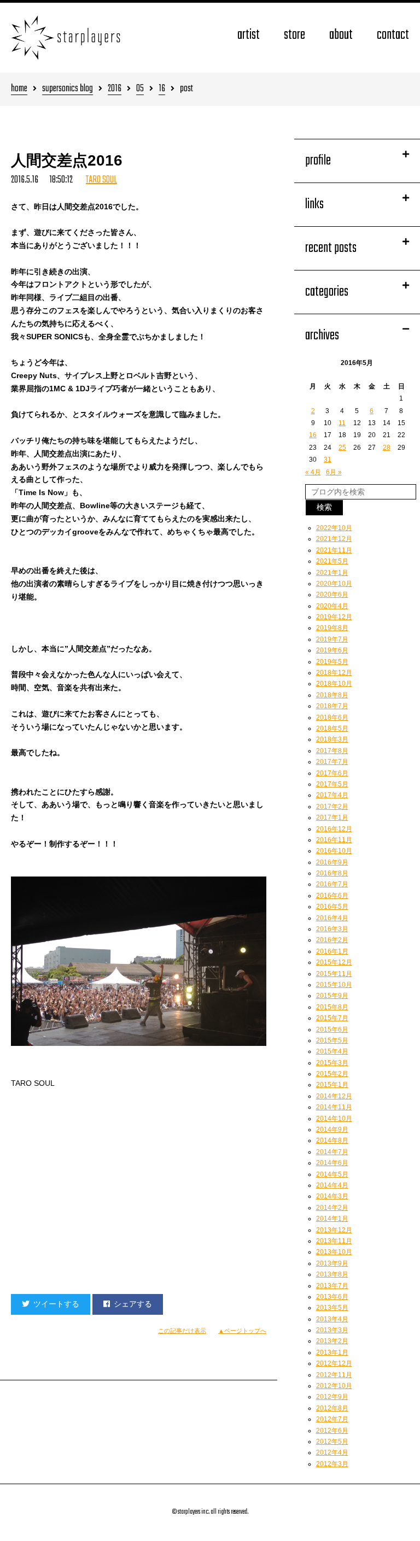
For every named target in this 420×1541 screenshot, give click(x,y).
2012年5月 (332, 1441)
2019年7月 (332, 639)
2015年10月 (334, 985)
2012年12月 (334, 1363)
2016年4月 (332, 918)
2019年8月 (332, 628)
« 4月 (313, 472)
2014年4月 (332, 1185)
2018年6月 (332, 717)
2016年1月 (332, 951)
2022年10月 (334, 528)
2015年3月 (332, 1063)
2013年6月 (332, 1297)
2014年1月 (332, 1218)
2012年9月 (332, 1397)
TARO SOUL (101, 180)
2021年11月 (334, 550)
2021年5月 (332, 561)
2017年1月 (332, 817)
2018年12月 (334, 673)
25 (342, 447)
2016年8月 (332, 873)
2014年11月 (334, 1107)
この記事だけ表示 (182, 1330)
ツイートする (56, 1303)
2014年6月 (332, 1163)
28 (386, 447)
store (294, 35)
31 (327, 459)
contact (393, 35)
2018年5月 (332, 728)
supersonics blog (67, 89)
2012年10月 (334, 1386)
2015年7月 (332, 1018)
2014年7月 (332, 1152)
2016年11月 (334, 840)
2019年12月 (334, 617)
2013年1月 (332, 1352)
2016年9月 (332, 862)
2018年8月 (332, 695)
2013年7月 (332, 1286)
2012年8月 (332, 1408)
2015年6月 (332, 1029)
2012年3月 (332, 1464)
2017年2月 (332, 806)
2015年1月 (332, 1085)
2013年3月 (332, 1330)
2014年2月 (332, 1207)
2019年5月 (332, 662)
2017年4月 (332, 795)
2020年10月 (334, 583)
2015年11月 (334, 974)
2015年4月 (332, 1051)
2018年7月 (332, 706)
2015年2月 (332, 1074)
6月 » (334, 472)
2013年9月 (332, 1263)
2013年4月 (332, 1319)
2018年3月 (332, 739)
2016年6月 (332, 895)
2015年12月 (334, 962)
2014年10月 (334, 1118)
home (19, 89)
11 (342, 423)
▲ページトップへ (242, 1330)
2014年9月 (332, 1129)
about (341, 35)
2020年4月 (332, 606)
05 (140, 89)
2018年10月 (334, 683)
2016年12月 (334, 829)
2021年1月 (332, 573)
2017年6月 (332, 773)
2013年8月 (332, 1274)
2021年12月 (334, 539)
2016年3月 (332, 929)
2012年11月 (334, 1375)
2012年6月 (332, 1430)
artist (248, 35)
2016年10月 (334, 851)
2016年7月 (332, 884)
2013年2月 (332, 1341)
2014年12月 (334, 1096)
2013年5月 (332, 1307)
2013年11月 (334, 1241)
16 (162, 89)
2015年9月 (332, 995)
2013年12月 (334, 1230)
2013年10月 (334, 1252)
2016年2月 (332, 940)
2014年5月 (332, 1174)
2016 (114, 89)
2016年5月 (332, 906)
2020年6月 (332, 594)
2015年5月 (332, 1040)
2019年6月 (332, 650)
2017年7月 (332, 762)
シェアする (133, 1303)
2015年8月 (332, 1007)
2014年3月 (332, 1196)
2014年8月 (332, 1140)
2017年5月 (332, 784)
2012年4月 (332, 1452)
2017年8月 (332, 751)
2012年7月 (332, 1419)
